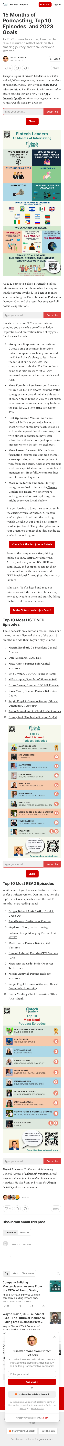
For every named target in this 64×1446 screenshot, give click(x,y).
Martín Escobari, (20, 648)
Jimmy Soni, (16, 717)
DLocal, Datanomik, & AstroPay (33, 703)
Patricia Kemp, (18, 933)
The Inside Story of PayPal (40, 717)
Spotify (18, 98)
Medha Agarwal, (19, 974)
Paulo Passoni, (18, 711)
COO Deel (35, 658)
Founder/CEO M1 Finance (42, 685)
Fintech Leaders (34, 76)
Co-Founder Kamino (38, 921)
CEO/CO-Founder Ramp (41, 674)
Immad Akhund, (19, 953)
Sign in (57, 4)
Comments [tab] (10, 1232)
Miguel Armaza (18, 57)
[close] (54, 1336)
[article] (32, 1294)
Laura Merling (18, 994)
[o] (55, 1286)
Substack (16, 1439)
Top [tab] (6, 1273)
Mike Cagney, (17, 679)
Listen (56, 58)
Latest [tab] (15, 1273)
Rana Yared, (17, 691)
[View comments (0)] (17, 68)
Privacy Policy (37, 1408)
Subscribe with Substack (34, 1394)
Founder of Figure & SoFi (41, 679)
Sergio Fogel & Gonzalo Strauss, (29, 701)
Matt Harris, (17, 664)
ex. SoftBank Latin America (44, 711)
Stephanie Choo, (19, 927)
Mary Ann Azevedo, (21, 964)
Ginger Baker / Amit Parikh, (27, 911)
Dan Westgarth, (19, 658)
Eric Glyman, (17, 674)
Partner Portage (39, 927)
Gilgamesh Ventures (36, 1174)
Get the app (48, 1430)
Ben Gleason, (17, 921)
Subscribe (45, 4)
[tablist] (17, 1232)
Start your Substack (23, 1430)
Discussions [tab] (28, 1273)
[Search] (58, 1273)
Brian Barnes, (17, 685)
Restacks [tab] (24, 1232)
